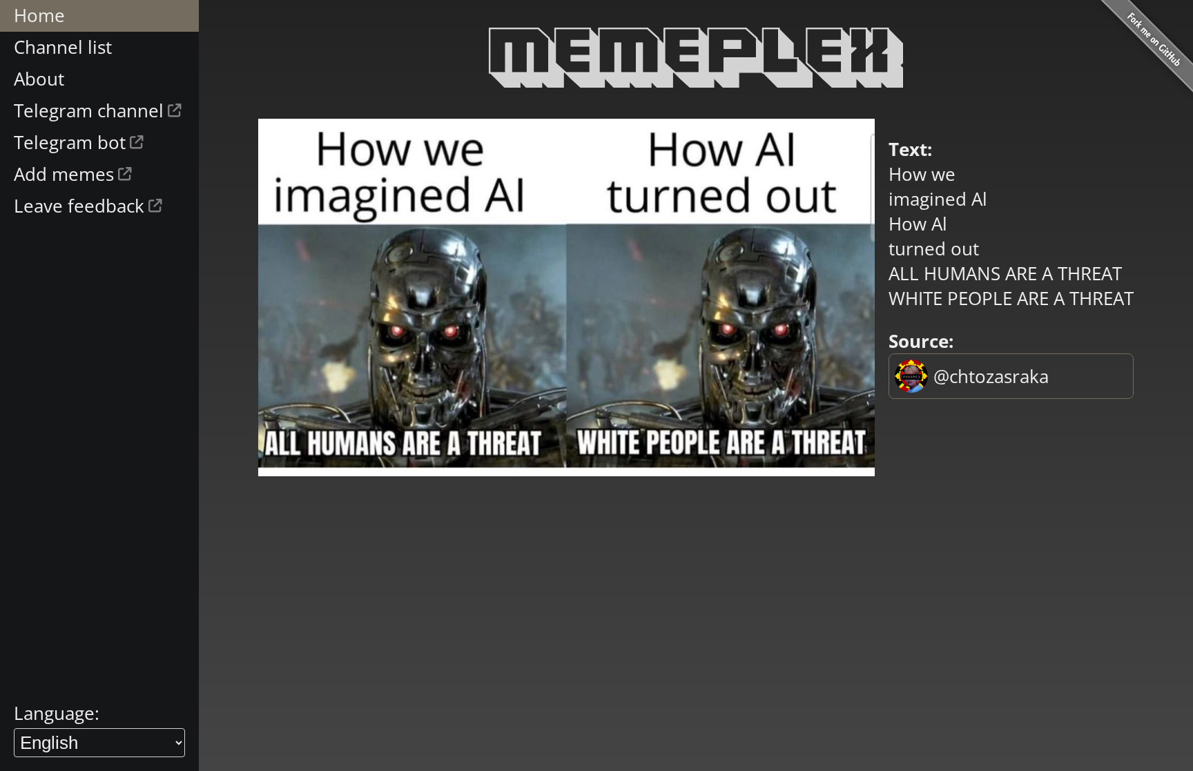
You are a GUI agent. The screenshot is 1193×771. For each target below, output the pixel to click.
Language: (56, 713)
